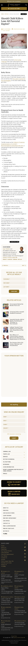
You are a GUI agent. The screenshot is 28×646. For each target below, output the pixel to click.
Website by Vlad (14, 643)
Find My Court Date (8, 528)
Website (5, 259)
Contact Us (6, 523)
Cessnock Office (21, 621)
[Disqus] (14, 377)
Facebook (9, 259)
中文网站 (5, 533)
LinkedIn (15, 259)
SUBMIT (14, 438)
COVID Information (8, 467)
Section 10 (6, 531)
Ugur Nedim (7, 29)
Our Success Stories (8, 513)
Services (5, 456)
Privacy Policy (14, 636)
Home (2, 14)
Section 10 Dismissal (9, 459)
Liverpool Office (7, 586)
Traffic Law (6, 454)
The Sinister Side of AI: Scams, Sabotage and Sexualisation (16, 344)
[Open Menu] (2, 5)
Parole (5, 473)
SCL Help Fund (7, 461)
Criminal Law (7, 451)
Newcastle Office (7, 597)
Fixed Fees (5, 510)
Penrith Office (20, 597)
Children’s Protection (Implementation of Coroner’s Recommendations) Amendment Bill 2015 (13, 144)
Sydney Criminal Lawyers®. (10, 257)
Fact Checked (6, 30)
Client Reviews (7, 515)
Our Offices (6, 520)
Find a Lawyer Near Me (9, 526)
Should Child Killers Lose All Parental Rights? (12, 21)
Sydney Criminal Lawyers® (19, 637)
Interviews (6, 464)
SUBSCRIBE (14, 291)
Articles (6, 14)
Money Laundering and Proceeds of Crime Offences (13, 470)
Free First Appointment (9, 518)
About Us (5, 507)
